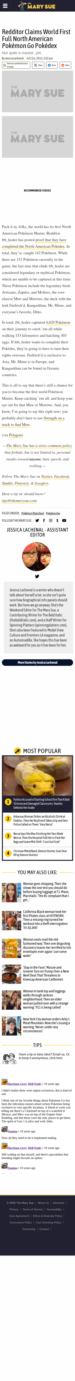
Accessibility (54, 1209)
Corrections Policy (21, 1222)
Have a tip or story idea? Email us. (42, 1054)
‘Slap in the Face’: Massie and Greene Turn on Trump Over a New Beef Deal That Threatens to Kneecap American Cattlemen (46, 973)
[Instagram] (50, 522)
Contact (44, 1229)
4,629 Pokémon (58, 322)
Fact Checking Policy (48, 1222)
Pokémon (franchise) (32, 513)
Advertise (58, 1202)
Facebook (61, 476)
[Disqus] (37, 1125)
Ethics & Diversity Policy (47, 1215)
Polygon (15, 434)
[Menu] (5, 6)
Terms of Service (32, 1209)
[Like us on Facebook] (44, 522)
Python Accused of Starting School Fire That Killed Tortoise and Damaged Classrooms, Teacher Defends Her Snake (41, 803)
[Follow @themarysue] (37, 522)
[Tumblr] (57, 522)
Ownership (28, 1229)
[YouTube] (64, 522)
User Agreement (19, 1215)
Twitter (46, 476)
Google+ (41, 482)
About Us (43, 1202)
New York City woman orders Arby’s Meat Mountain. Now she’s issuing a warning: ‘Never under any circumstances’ (46, 1025)
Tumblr (7, 482)
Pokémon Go (53, 513)
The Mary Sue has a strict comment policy (39, 445)
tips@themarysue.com (19, 500)
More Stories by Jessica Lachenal (38, 662)
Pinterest (22, 482)
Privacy (14, 1209)
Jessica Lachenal (14, 58)
